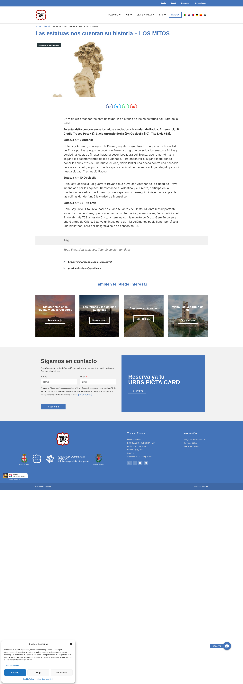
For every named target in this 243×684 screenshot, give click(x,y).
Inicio (163, 3)
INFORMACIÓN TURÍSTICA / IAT (141, 443)
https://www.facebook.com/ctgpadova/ (90, 261)
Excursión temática (83, 249)
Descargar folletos (192, 446)
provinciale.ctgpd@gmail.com (84, 268)
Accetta (15, 672)
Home (38, 26)
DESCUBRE (113, 15)
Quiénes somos (134, 439)
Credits (130, 453)
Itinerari (46, 26)
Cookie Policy (28, 679)
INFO (161, 15)
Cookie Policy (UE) (135, 450)
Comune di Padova (200, 487)
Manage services (12, 665)
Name (44, 376)
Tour (66, 249)
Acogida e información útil (195, 439)
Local (173, 3)
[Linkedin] (146, 463)
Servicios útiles (190, 443)
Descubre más (55, 320)
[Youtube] (140, 463)
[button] (71, 644)
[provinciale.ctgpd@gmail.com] (65, 268)
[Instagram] (129, 463)
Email (83, 376)
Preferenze (61, 672)
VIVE (127, 15)
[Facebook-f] (135, 463)
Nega (38, 672)
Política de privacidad (43, 679)
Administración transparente (139, 456)
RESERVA (175, 15)
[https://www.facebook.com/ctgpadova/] (65, 262)
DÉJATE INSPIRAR (144, 15)
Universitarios (200, 3)
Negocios (185, 3)
